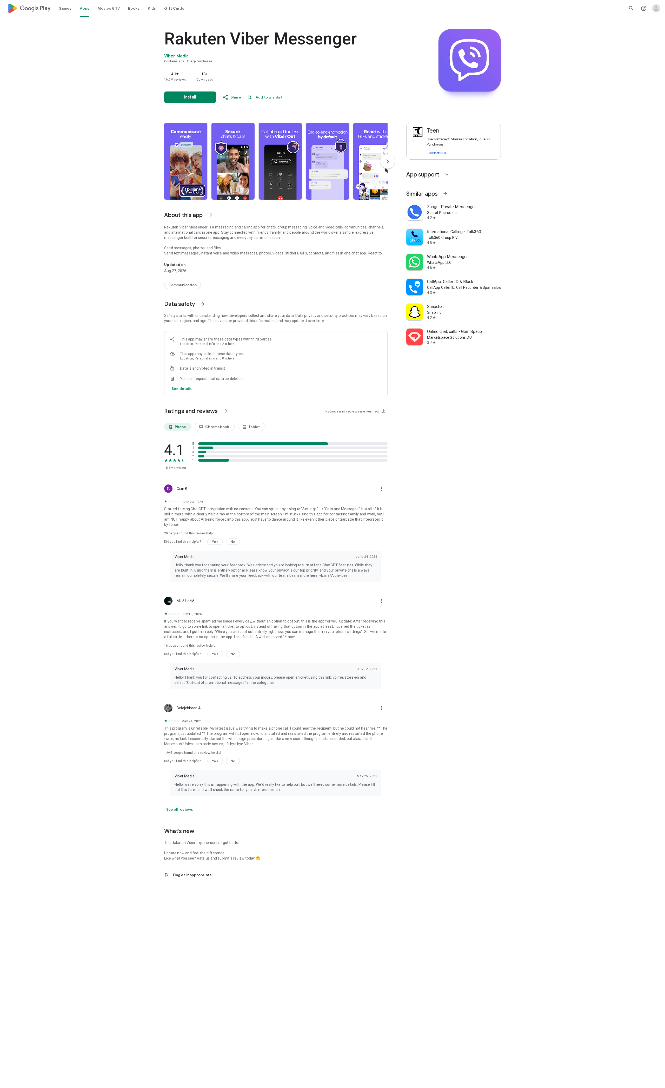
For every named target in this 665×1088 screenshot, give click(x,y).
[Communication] (182, 285)
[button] (185, 161)
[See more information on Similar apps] (445, 193)
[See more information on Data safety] (202, 304)
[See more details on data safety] (182, 388)
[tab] (65, 8)
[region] (268, 76)
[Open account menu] (656, 8)
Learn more (436, 152)
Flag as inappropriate (188, 875)
